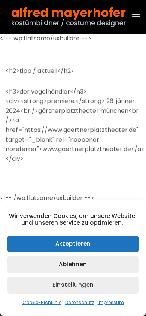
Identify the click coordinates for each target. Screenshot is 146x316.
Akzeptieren (73, 243)
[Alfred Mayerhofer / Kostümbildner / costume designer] (68, 17)
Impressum (111, 302)
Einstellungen (73, 285)
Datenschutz (79, 302)
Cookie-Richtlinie (41, 302)
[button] (135, 16)
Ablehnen (73, 264)
